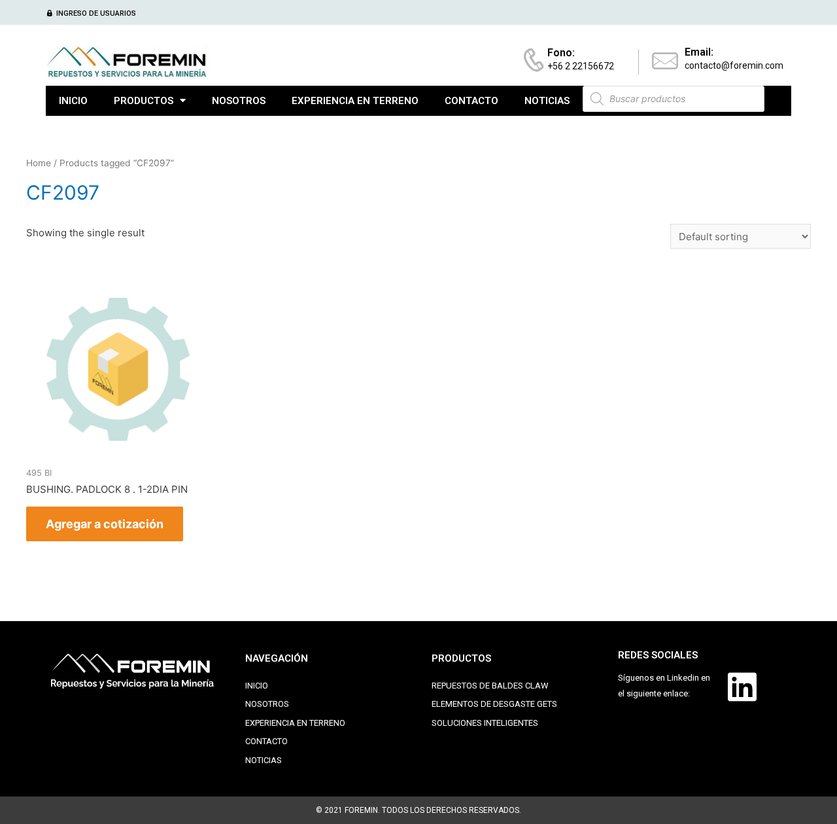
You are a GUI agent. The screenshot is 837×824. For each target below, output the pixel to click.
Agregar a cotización (104, 524)
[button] (91, 13)
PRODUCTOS (143, 101)
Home (38, 163)
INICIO (73, 101)
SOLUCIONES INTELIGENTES (485, 723)
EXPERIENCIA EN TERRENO (355, 101)
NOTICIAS (547, 101)
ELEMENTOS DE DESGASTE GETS (494, 704)
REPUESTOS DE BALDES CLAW (490, 685)
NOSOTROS (238, 101)
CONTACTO (471, 101)
